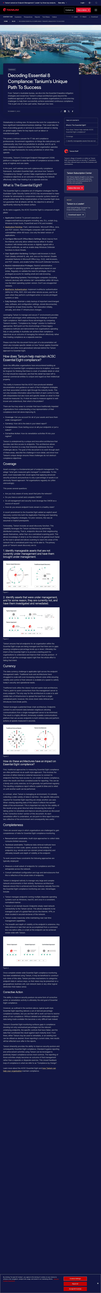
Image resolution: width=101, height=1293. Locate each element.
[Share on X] (68, 111)
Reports (37, 17)
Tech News (46, 17)
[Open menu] (96, 10)
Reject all (75, 1284)
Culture (54, 17)
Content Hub (7, 17)
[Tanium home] (11, 9)
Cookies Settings (75, 1278)
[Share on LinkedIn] (65, 111)
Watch (84, 17)
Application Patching (13, 227)
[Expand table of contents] (81, 143)
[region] (50, 1283)
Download (94, 17)
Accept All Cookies (75, 1289)
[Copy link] (61, 111)
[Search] (96, 2)
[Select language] (90, 2)
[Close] (98, 1283)
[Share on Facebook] (72, 111)
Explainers (18, 17)
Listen (76, 17)
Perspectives (28, 17)
